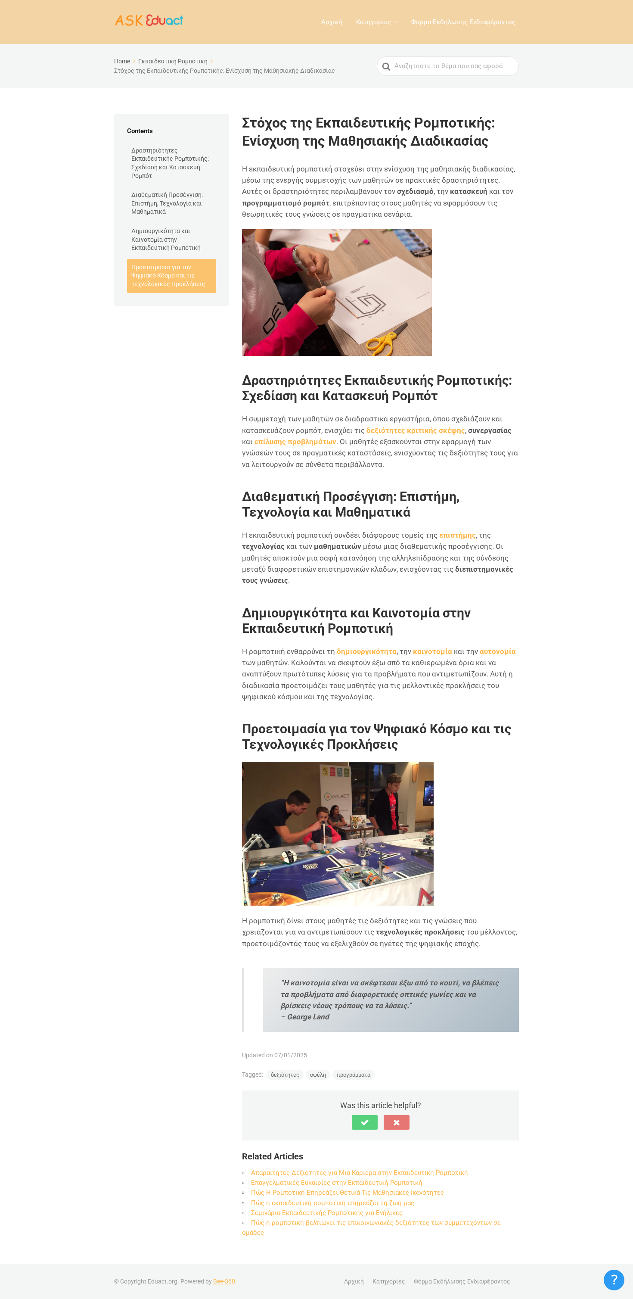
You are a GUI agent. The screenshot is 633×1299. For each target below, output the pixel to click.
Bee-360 (224, 1281)
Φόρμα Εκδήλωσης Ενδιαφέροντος (463, 22)
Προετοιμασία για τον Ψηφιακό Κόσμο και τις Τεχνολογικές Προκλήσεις (168, 275)
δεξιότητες (285, 1075)
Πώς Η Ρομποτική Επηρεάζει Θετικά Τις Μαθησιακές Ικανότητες (347, 1192)
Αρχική (331, 22)
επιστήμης (457, 535)
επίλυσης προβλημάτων (295, 441)
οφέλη (318, 1075)
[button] (365, 1122)
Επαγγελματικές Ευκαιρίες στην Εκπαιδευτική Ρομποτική (336, 1183)
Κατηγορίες (373, 22)
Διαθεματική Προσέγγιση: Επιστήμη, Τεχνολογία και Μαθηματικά (167, 203)
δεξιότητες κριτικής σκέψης (415, 430)
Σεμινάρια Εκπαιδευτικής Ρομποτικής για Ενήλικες (327, 1213)
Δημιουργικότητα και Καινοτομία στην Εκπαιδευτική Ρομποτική (166, 239)
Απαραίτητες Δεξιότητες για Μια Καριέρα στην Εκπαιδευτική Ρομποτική (359, 1173)
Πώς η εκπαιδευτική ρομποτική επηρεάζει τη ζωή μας (332, 1203)
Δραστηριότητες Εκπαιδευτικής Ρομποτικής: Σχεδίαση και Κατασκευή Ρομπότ (170, 163)
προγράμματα (353, 1075)
